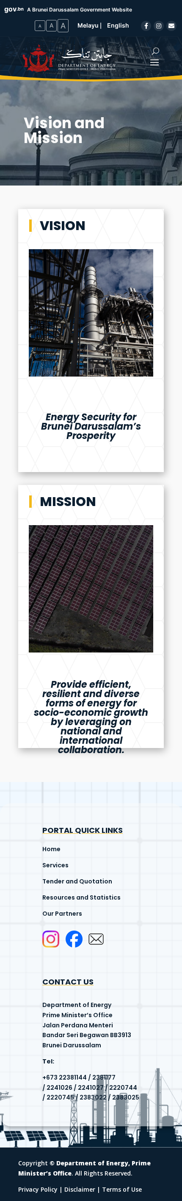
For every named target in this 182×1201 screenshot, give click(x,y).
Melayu (88, 25)
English (118, 25)
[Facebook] (146, 26)
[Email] (171, 26)
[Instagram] (159, 26)
